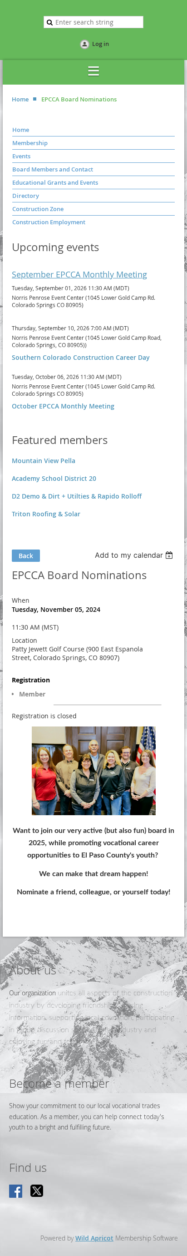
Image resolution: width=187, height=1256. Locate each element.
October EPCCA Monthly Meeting (63, 406)
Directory (25, 196)
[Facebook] (16, 1192)
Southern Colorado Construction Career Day (81, 357)
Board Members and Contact (52, 169)
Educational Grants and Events (55, 182)
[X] (37, 1192)
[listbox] (135, 555)
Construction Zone (38, 209)
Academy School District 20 (54, 478)
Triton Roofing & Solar (46, 513)
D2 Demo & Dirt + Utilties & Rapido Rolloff (77, 496)
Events (21, 156)
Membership (30, 143)
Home (20, 99)
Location (24, 640)
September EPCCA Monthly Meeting (79, 274)
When (21, 600)
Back (26, 555)
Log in (100, 44)
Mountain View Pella (43, 460)
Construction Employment (48, 222)
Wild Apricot (94, 1238)
